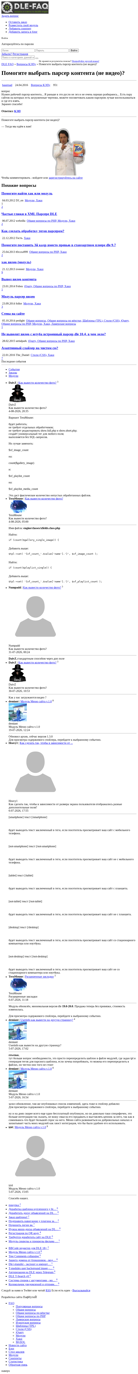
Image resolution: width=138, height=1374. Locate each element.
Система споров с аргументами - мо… (33, 1280)
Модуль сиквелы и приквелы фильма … (34, 1241)
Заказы (13, 372)
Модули (13, 375)
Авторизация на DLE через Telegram (32, 1272)
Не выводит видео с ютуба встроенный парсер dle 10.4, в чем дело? (53, 334)
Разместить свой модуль (23, 25)
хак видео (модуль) (16, 262)
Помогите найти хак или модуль (26, 193)
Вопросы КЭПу (26, 64)
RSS (48, 1290)
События (14, 369)
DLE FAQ (7, 64)
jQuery (20, 1332)
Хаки (27, 238)
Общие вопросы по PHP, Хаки (48, 251)
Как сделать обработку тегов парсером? (32, 231)
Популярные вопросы (29, 1306)
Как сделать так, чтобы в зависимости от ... (46, 742)
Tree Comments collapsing (25, 1256)
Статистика (16, 1361)
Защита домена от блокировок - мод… (33, 1260)
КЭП (17, 111)
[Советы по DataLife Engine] (25, 12)
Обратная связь (18, 1364)
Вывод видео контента (18, 279)
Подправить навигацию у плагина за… (34, 1221)
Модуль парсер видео (18, 296)
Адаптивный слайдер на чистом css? (29, 348)
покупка (15, 1205)
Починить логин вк (22, 1225)
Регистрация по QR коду (25, 1233)
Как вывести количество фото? (37, 382)
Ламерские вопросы (28, 1319)
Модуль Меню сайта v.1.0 (36, 701)
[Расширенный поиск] (36, 58)
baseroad (7, 85)
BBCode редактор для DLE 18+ (29, 1248)
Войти (74, 50)
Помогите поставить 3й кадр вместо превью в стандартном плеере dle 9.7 (58, 245)
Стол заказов (16, 1351)
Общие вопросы (26, 1309)
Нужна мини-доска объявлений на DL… (35, 1229)
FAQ (11, 1303)
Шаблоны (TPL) (26, 1325)
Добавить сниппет (20, 28)
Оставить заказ (18, 22)
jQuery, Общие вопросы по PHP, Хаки (47, 286)
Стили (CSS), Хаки (42, 355)
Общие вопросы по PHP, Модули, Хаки (51, 220)
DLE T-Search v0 (20, 1276)
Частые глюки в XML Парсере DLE (29, 214)
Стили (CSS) (23, 1329)
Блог (11, 1348)
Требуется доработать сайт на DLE (31, 1237)
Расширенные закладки (39, 976)
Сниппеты (15, 1358)
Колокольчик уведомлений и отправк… (34, 1284)
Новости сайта (18, 1345)
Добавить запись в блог (23, 31)
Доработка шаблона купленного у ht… (33, 1209)
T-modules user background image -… (31, 1268)
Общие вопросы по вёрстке (33, 1312)
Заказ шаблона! (19, 1217)
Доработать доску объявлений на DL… (34, 1213)
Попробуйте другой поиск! (85, 61)
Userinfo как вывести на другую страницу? (46, 1019)
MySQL (20, 1342)
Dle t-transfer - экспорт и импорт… (31, 1264)
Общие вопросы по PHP (31, 1316)
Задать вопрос (10, 15)
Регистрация (20, 53)
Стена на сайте (13, 313)
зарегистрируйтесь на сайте (66, 177)
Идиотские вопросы (28, 1322)
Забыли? (6, 53)
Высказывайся (81, 1290)
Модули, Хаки (33, 200)
